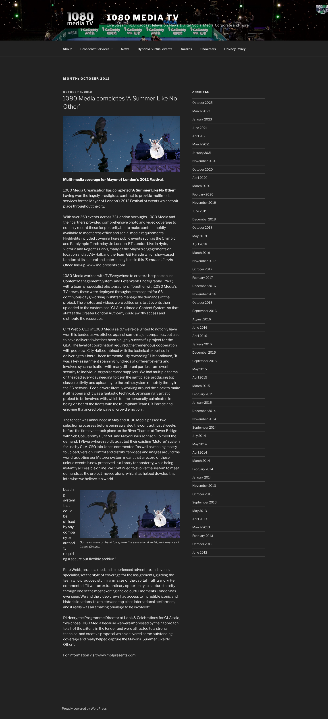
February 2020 (203, 194)
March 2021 (201, 144)
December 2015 (204, 352)
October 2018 (202, 227)
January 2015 (202, 402)
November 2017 (204, 261)
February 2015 (202, 394)
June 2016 (199, 327)
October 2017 (202, 269)
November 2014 (204, 419)
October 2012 (202, 544)
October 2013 (202, 494)
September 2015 (204, 361)
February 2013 (202, 536)
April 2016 (199, 336)
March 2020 (201, 186)
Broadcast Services (94, 49)
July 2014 (199, 436)
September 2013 (204, 502)
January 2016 (202, 344)
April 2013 (199, 519)
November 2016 (204, 294)
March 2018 (201, 253)
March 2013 (201, 527)
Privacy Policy (235, 49)
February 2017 (202, 277)
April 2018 (199, 244)
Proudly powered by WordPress (84, 708)
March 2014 (201, 460)
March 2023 (201, 111)
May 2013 (199, 511)
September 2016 (204, 311)
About (67, 49)
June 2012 (199, 552)
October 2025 (202, 102)
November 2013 (204, 485)
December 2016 (204, 286)
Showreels (208, 49)
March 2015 (201, 386)
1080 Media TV (143, 17)
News (125, 49)
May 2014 (199, 444)
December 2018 (204, 219)
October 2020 (202, 169)
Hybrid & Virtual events (155, 49)
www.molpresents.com (106, 265)
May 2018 (199, 236)
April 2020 (200, 177)
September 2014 (204, 427)
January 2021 (202, 153)
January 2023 (202, 119)
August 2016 (201, 319)
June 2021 (199, 128)
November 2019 (204, 202)
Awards (186, 49)
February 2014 (202, 469)
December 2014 (204, 411)
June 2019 (199, 211)
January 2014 (202, 477)
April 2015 (199, 377)
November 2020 (204, 161)
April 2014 (199, 452)
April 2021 (199, 136)
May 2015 (199, 369)
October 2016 (202, 302)
